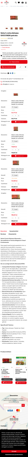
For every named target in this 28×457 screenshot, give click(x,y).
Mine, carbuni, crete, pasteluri (17, 6)
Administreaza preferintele (14, 454)
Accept (14, 451)
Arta (7, 6)
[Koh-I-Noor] (6, 2)
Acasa (2, 6)
